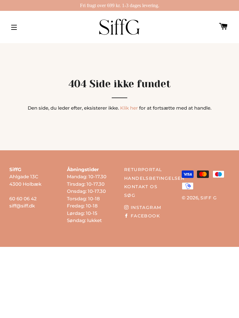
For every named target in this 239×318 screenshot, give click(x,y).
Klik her (129, 108)
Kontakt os (140, 186)
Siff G (208, 198)
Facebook (144, 216)
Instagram (145, 207)
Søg (129, 195)
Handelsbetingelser (154, 178)
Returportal (143, 169)
